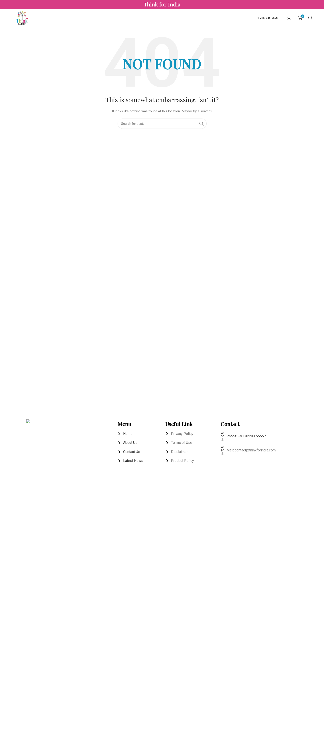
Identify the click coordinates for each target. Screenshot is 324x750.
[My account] (289, 17)
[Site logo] (22, 17)
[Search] (310, 17)
